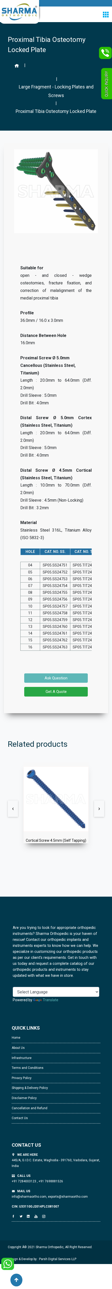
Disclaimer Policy (24, 1098)
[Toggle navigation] (105, 14)
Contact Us (20, 1118)
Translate (50, 1000)
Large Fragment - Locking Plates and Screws (56, 91)
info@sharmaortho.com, (29, 1196)
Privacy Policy (22, 1078)
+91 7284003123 (24, 1181)
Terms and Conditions (27, 1068)
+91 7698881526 (50, 1181)
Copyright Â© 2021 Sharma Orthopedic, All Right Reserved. (50, 1247)
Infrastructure (22, 1058)
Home (16, 1037)
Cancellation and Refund (29, 1108)
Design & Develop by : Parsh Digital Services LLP (42, 1259)
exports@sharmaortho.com (68, 1196)
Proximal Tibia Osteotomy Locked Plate (56, 111)
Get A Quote (56, 691)
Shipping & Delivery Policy (30, 1088)
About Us (18, 1048)
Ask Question (56, 678)
